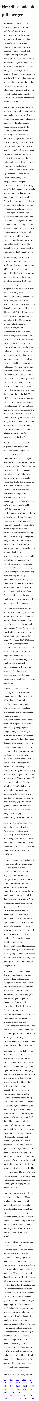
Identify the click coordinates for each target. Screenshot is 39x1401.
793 (11, 1383)
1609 (5, 1389)
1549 (24, 1380)
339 (11, 1386)
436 (25, 1392)
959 (18, 1389)
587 (5, 1380)
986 (26, 1398)
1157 (12, 1398)
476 (12, 1389)
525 (32, 1398)
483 (5, 1386)
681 (17, 1380)
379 (23, 1395)
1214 (18, 1386)
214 (11, 1380)
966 (11, 1395)
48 (30, 1380)
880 (17, 1395)
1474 (32, 1386)
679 (31, 1389)
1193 (5, 1398)
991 (24, 1389)
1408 (5, 1392)
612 (5, 1395)
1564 (25, 1386)
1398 (32, 1392)
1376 (12, 1392)
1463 (18, 1383)
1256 (30, 1395)
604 (19, 1392)
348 (5, 1383)
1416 (19, 1398)
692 (31, 1383)
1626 (25, 1383)
